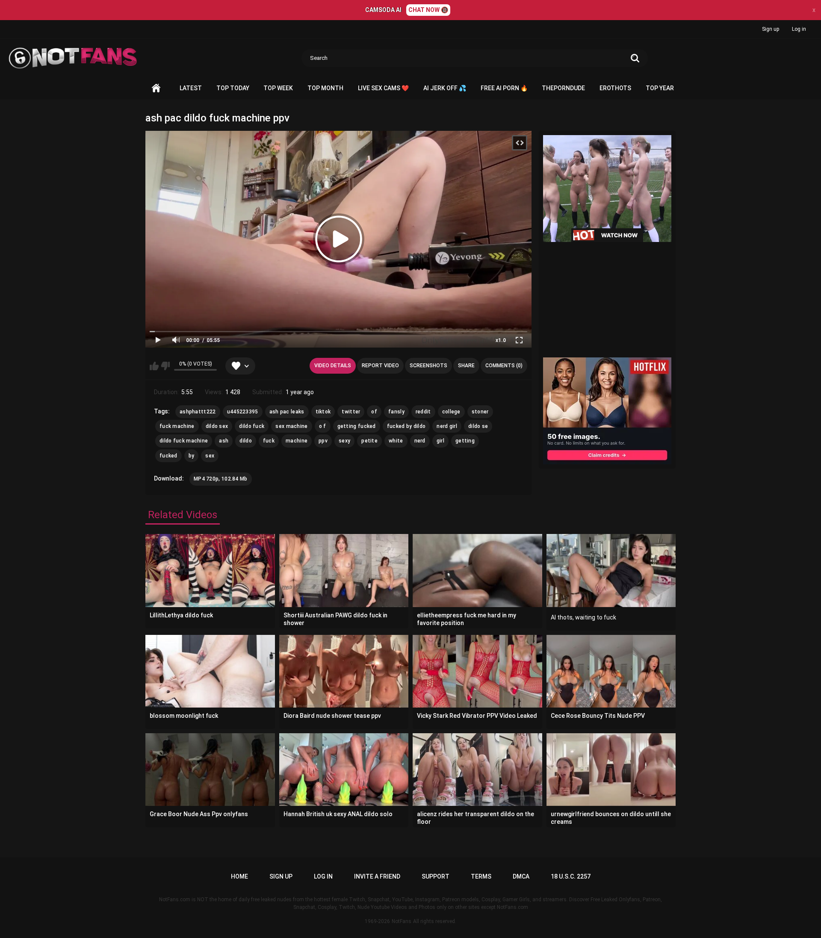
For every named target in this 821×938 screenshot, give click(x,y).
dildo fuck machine (183, 441)
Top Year (660, 88)
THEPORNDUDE (563, 88)
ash (223, 441)
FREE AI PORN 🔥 (504, 88)
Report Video (380, 366)
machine (296, 441)
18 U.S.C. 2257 (571, 876)
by (192, 456)
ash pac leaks (286, 412)
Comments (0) (504, 366)
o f (322, 426)
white (396, 441)
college (451, 412)
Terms (481, 876)
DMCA (521, 876)
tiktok (323, 412)
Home (156, 88)
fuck (269, 441)
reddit (423, 412)
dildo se (478, 426)
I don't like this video (165, 366)
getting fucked (356, 426)
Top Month (325, 88)
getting (465, 441)
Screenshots (428, 366)
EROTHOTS (615, 88)
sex (209, 456)
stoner (480, 412)
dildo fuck (251, 426)
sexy (344, 441)
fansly (396, 412)
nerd (419, 441)
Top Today (232, 88)
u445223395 (242, 412)
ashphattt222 (198, 412)
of (374, 412)
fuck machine (177, 426)
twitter (351, 412)
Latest (191, 88)
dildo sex (217, 426)
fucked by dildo (406, 426)
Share (466, 366)
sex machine (291, 426)
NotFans (401, 921)
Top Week (278, 88)
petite (369, 441)
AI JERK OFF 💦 (444, 88)
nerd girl (447, 426)
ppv (323, 441)
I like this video (154, 366)
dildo (245, 441)
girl (440, 441)
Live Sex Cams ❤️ (383, 88)
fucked (168, 456)
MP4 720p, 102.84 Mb (221, 479)
